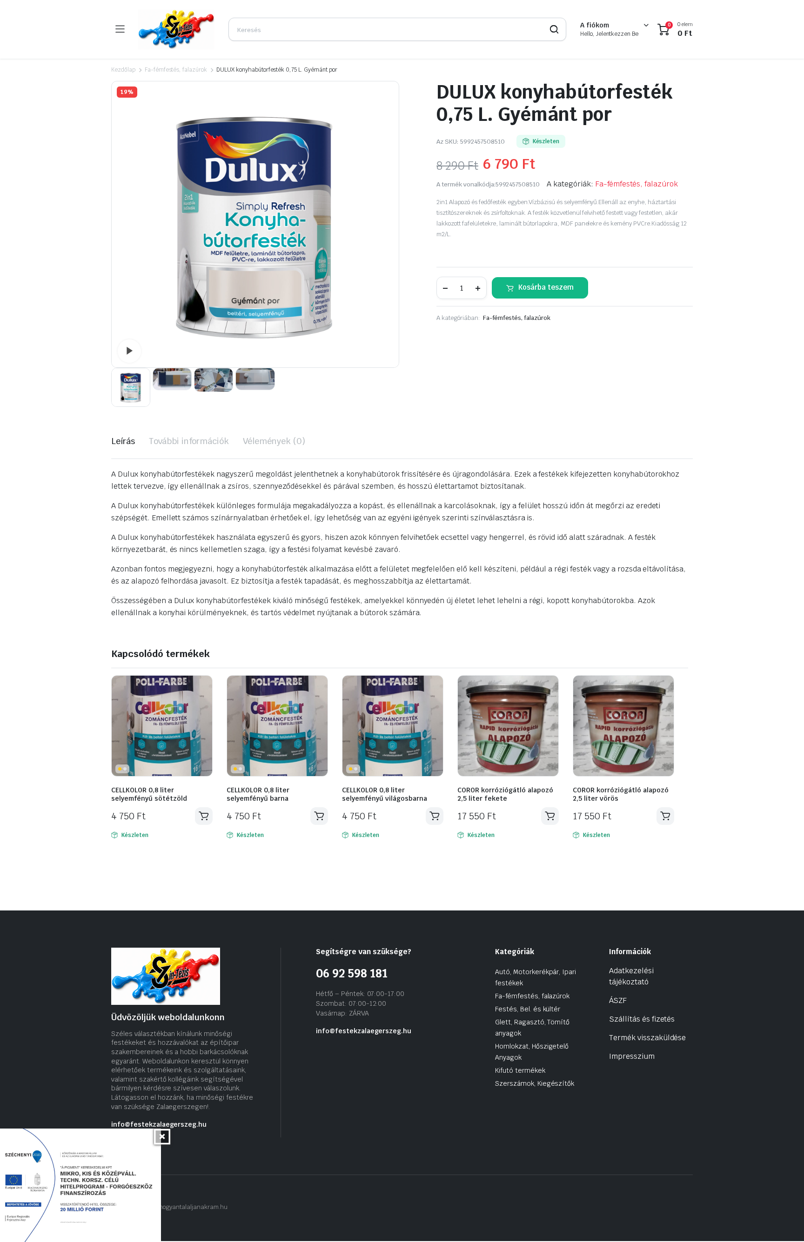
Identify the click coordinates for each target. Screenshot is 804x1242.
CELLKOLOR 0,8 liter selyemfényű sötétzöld (149, 794)
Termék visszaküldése (647, 1038)
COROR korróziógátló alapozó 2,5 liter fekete (505, 794)
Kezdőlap (123, 69)
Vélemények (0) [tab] (274, 441)
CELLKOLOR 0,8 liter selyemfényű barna (258, 794)
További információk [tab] (189, 441)
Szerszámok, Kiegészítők (534, 1083)
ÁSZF (618, 1000)
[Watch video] (129, 351)
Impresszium (632, 1056)
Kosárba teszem (546, 287)
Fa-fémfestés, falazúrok (176, 69)
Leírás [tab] (123, 441)
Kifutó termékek (520, 1070)
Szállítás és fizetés (642, 1019)
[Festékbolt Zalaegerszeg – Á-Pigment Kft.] (176, 29)
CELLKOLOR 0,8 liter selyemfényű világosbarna (384, 794)
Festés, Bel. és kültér (527, 1009)
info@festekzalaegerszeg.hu (159, 1124)
